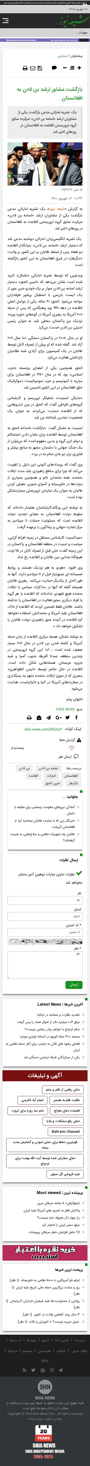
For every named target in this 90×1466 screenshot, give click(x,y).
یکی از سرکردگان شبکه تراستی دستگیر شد (52, 1057)
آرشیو (46, 1340)
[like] (45, 748)
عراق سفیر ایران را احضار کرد (61, 1225)
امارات (51, 776)
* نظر (77, 948)
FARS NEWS (65, 709)
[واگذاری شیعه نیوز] (45, 40)
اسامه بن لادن (48, 769)
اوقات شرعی (79, 1351)
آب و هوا (15, 1340)
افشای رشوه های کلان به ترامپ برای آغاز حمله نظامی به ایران (43, 1047)
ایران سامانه (35, 1418)
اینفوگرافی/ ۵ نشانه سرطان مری (59, 1203)
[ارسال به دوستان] (32, 68)
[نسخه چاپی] (25, 68)
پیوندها (31, 1340)
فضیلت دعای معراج (67, 1111)
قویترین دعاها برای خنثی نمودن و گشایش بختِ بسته (45, 1145)
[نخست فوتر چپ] (45, 1441)
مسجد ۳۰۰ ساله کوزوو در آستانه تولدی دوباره (50, 1036)
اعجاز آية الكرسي (33, 1100)
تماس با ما (62, 1340)
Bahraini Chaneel (66, 1132)
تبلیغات (61, 1351)
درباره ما (79, 1340)
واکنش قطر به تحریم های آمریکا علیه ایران (52, 1210)
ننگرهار (73, 784)
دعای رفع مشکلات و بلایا (63, 1121)
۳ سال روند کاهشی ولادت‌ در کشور (51, 1314)
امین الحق (52, 784)
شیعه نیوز (57, 209)
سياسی (62, 56)
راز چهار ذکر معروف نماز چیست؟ (58, 1218)
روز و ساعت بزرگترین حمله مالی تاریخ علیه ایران (46, 1291)
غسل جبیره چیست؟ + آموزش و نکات (49, 1322)
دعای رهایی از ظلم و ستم (63, 1089)
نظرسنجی (44, 1351)
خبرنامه (12, 1351)
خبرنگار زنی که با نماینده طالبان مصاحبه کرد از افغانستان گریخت (44, 824)
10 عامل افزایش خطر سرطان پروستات (54, 1232)
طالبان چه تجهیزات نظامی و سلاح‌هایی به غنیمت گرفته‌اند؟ (42, 837)
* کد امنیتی (73, 925)
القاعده (33, 776)
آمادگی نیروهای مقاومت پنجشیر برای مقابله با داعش (44, 810)
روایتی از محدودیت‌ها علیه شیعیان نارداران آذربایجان (43, 1304)
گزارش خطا (67, 740)
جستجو (27, 1351)
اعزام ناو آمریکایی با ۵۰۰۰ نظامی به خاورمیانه (45, 1280)
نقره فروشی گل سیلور (65, 1174)
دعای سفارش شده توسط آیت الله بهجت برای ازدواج (45, 1161)
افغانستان (71, 776)
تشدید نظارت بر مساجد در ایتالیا (58, 1015)
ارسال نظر (65, 757)
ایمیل (77, 909)
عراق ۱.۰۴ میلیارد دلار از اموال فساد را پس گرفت (48, 1022)
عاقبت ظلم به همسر (67, 1100)
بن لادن (24, 769)
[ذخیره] (40, 68)
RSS (45, 1361)
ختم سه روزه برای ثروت (28, 1111)
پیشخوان (76, 56)
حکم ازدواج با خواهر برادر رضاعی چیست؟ (52, 1029)
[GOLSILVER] (45, 1253)
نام (79, 893)
